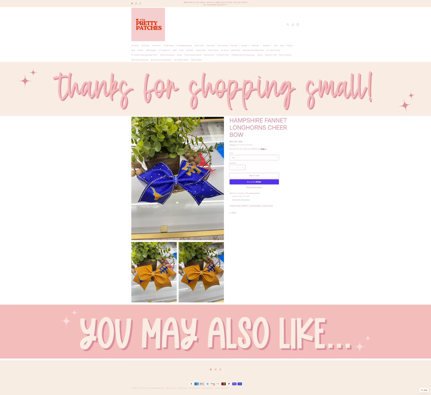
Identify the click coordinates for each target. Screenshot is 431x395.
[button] (234, 45)
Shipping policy (207, 388)
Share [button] (234, 213)
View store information (241, 200)
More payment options (254, 187)
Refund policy (170, 388)
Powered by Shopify (157, 388)
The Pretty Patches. (143, 388)
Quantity (233, 163)
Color (232, 153)
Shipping (233, 145)
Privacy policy (182, 388)
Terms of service (194, 388)
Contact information (221, 388)
